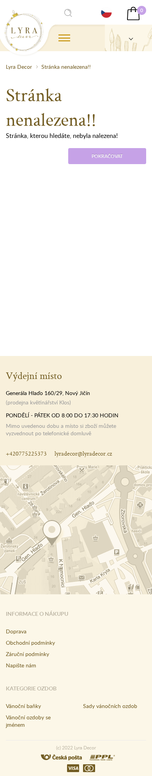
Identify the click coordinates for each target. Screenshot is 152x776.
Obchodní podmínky (30, 642)
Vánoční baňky (23, 706)
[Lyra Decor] (128, 38)
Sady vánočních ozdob (110, 706)
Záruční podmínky (27, 654)
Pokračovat (107, 156)
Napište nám (21, 665)
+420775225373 (26, 453)
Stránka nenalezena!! (66, 66)
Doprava (16, 631)
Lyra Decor (19, 66)
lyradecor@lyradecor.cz (83, 453)
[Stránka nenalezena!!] (24, 31)
